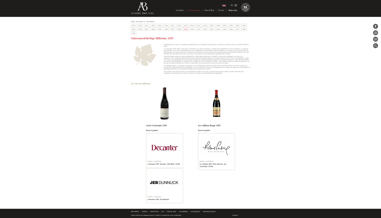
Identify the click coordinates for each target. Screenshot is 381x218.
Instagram (375, 32)
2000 (153, 29)
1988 (231, 29)
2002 (140, 29)
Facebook (375, 26)
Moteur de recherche (375, 45)
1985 (133, 33)
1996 (179, 29)
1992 (205, 29)
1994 (192, 29)
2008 (218, 25)
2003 (133, 29)
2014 (192, 25)
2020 (153, 25)
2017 (172, 25)
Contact (375, 39)
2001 (146, 29)
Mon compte (232, 5)
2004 (244, 25)
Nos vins (221, 10)
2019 (159, 25)
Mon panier (235, 5)
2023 (140, 25)
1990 (218, 29)
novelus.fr (235, 215)
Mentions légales (209, 211)
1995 (185, 29)
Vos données (183, 211)
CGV (163, 211)
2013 (198, 25)
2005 (237, 25)
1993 (198, 29)
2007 (224, 25)
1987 (237, 29)
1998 (166, 29)
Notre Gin (233, 10)
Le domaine (180, 10)
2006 (231, 25)
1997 (172, 29)
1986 (244, 29)
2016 (179, 25)
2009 (211, 25)
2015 (185, 25)
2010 (205, 25)
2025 (133, 25)
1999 (159, 29)
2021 (146, 25)
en (224, 5)
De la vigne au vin (194, 10)
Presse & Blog (209, 10)
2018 (166, 25)
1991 (211, 29)
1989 (224, 29)
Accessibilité (195, 211)
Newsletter (154, 211)
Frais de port (171, 211)
